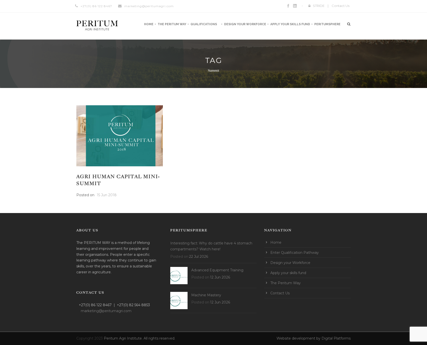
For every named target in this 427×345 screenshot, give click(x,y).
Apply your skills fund (290, 24)
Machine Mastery (206, 295)
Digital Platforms (336, 338)
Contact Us (340, 6)
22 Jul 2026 (198, 256)
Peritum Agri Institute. (124, 338)
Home (148, 24)
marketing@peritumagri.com (149, 6)
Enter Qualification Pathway (294, 252)
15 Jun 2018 (107, 195)
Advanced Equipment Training (217, 270)
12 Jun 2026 (220, 277)
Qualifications (204, 24)
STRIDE (318, 6)
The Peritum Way (172, 24)
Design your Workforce (245, 24)
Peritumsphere (327, 24)
